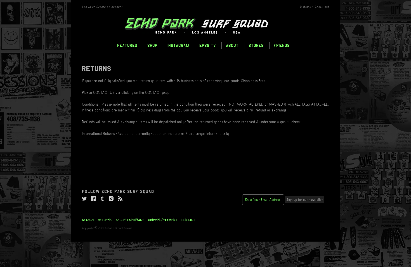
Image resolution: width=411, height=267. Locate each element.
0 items (305, 7)
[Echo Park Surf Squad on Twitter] (84, 199)
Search (88, 220)
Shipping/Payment (162, 220)
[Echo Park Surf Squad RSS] (120, 199)
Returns (105, 220)
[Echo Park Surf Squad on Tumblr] (102, 199)
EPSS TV (207, 45)
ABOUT (232, 45)
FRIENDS (282, 45)
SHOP (152, 45)
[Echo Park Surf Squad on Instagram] (111, 199)
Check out (322, 7)
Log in (86, 7)
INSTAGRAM (178, 45)
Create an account (109, 7)
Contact (188, 220)
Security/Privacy (130, 220)
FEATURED (127, 45)
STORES (256, 45)
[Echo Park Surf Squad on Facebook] (93, 199)
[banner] (205, 26)
